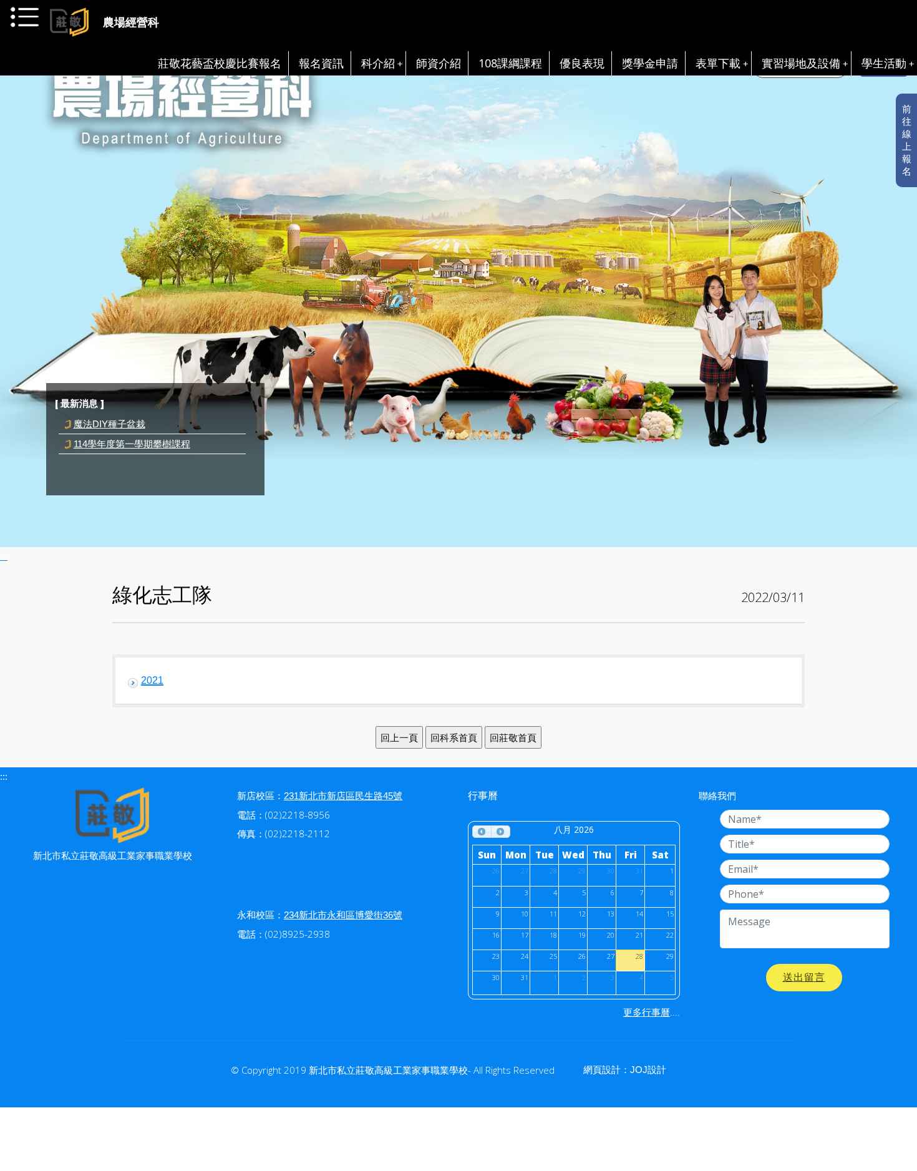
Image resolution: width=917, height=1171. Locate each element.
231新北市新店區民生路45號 (343, 795)
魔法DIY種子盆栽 (109, 444)
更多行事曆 (646, 1012)
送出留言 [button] (804, 977)
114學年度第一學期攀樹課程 (132, 424)
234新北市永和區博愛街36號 (343, 915)
